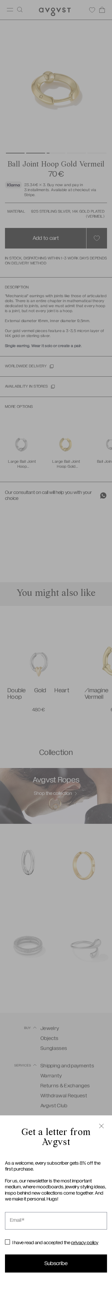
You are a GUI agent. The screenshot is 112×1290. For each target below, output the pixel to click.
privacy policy (84, 1242)
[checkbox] (7, 1241)
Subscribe (56, 1263)
